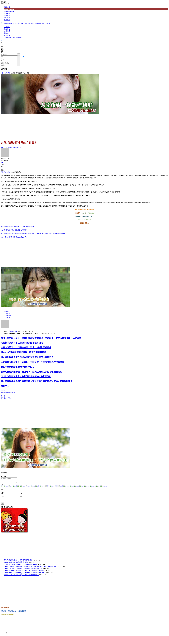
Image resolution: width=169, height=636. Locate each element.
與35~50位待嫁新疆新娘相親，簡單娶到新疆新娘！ (24, 352)
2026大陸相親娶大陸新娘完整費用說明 (16, 562)
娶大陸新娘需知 (9, 9)
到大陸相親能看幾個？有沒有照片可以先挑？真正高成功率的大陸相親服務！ (37, 381)
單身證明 (7, 311)
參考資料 (7, 20)
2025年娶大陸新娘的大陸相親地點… (18, 367)
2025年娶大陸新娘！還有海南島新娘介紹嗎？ (15, 237)
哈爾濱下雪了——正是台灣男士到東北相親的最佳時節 (26, 347)
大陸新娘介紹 (13, 331)
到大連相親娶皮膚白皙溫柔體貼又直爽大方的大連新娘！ (27, 357)
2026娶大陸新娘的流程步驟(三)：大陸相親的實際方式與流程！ (23, 570)
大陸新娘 (7, 27)
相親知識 (7, 7)
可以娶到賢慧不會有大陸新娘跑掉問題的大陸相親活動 (26, 376)
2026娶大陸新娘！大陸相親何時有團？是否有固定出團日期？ (23, 568)
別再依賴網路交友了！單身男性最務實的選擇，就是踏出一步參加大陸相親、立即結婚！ (42, 338)
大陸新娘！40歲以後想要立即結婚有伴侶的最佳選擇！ (21, 564)
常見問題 (7, 17)
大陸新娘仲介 (8, 315)
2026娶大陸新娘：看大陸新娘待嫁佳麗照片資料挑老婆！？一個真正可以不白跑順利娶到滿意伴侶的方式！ (34, 233)
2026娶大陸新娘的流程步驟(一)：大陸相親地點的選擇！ (18, 226)
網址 (2, 496)
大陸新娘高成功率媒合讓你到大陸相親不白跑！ (23, 343)
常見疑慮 (7, 15)
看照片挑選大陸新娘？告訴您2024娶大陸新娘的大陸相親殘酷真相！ (32, 372)
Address (3, 500)
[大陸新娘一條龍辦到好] (50, 113)
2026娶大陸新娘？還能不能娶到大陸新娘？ (14, 230)
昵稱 (2, 489)
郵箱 (2, 493)
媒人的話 (7, 13)
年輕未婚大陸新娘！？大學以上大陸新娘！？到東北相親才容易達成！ (33, 362)
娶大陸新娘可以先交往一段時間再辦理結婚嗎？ (19, 560)
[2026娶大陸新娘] (35, 306)
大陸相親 (7, 31)
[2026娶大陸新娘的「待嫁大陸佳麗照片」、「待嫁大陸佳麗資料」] (35, 467)
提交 (2, 503)
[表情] (1, 484)
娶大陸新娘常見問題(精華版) (13, 37)
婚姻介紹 (7, 33)
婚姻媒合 (7, 29)
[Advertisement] (84, 126)
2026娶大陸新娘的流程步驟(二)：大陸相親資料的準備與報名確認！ (25, 573)
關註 (2, 162)
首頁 (2, 73)
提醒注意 (7, 35)
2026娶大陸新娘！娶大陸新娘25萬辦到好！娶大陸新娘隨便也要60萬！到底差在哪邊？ (31, 566)
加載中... (5, 386)
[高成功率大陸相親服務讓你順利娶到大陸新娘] (14, 532)
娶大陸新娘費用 (9, 11)
